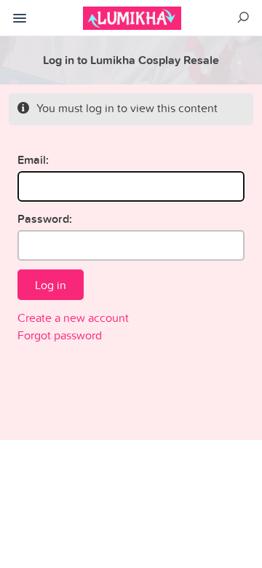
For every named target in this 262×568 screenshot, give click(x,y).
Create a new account (73, 317)
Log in (50, 285)
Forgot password (59, 335)
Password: (44, 218)
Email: (33, 159)
